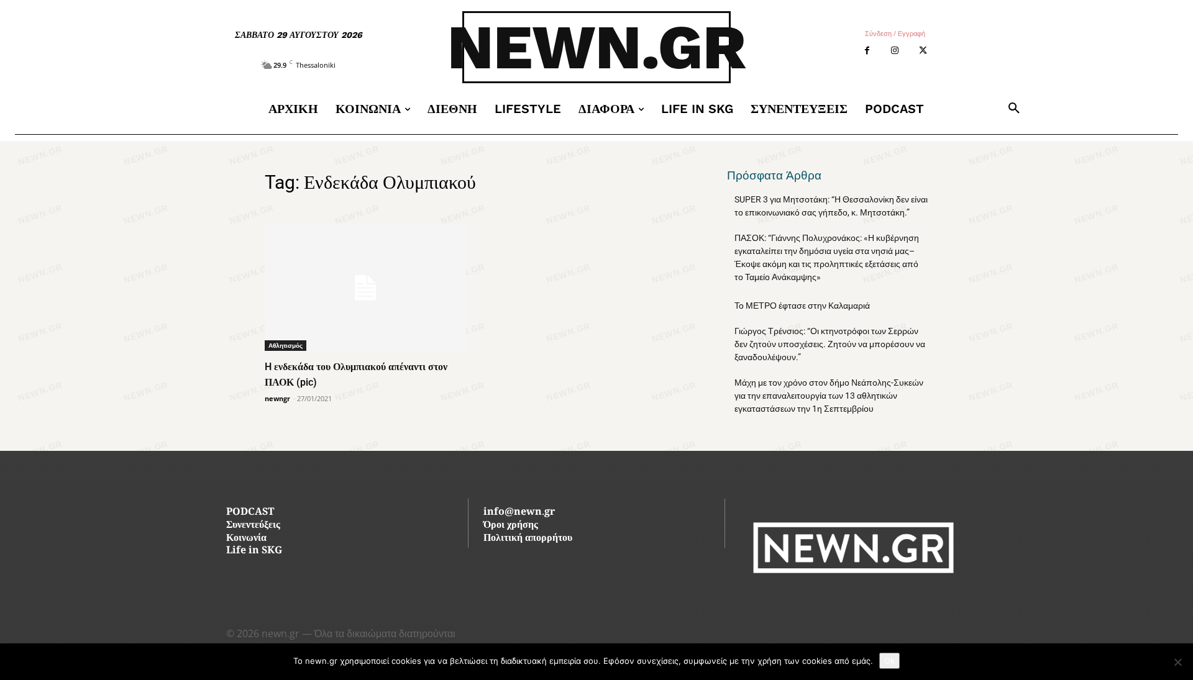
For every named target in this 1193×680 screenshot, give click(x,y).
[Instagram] (895, 50)
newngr (277, 398)
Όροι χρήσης (510, 525)
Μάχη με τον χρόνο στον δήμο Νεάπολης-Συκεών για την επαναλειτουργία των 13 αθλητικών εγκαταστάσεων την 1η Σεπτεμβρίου (828, 396)
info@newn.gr (519, 512)
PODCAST (250, 512)
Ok (889, 661)
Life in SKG (254, 551)
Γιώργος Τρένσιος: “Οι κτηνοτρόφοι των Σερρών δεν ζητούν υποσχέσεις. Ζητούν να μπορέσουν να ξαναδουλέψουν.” (829, 344)
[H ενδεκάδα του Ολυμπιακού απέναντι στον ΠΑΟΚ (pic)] (365, 288)
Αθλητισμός (285, 345)
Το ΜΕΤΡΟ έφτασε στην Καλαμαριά (802, 306)
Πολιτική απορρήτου (527, 538)
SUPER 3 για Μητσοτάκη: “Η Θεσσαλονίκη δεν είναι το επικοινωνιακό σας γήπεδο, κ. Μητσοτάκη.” (831, 205)
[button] (1014, 109)
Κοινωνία (246, 538)
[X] (923, 50)
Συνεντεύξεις (253, 525)
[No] (1177, 662)
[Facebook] (867, 50)
